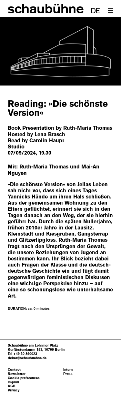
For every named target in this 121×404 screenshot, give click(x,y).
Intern (68, 370)
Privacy (13, 390)
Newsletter (16, 374)
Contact (14, 370)
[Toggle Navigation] (110, 10)
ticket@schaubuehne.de (27, 358)
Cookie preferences (24, 378)
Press (68, 374)
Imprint (13, 382)
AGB (11, 386)
